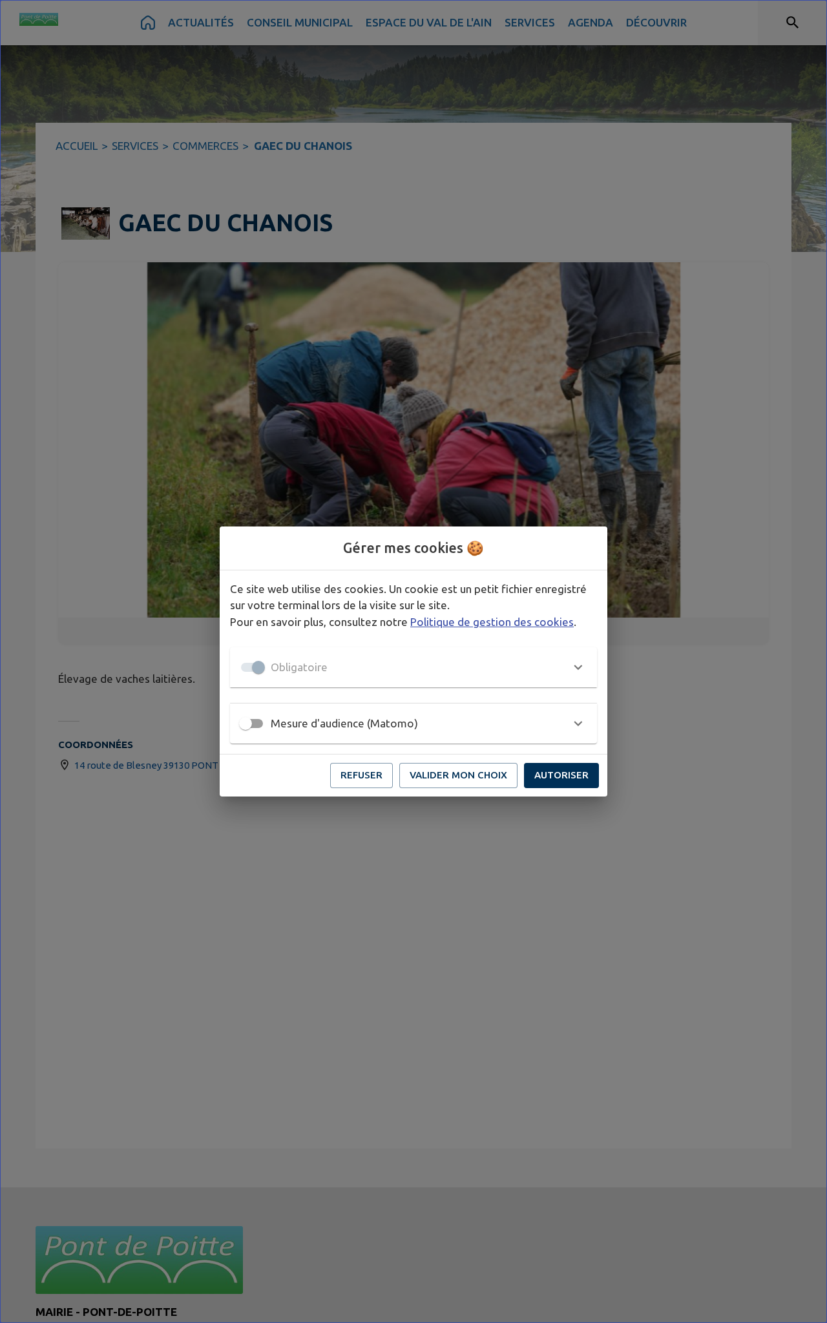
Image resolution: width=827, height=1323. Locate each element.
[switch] (245, 723)
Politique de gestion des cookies (492, 622)
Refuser (361, 774)
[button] (413, 667)
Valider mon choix (458, 774)
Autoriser (561, 774)
